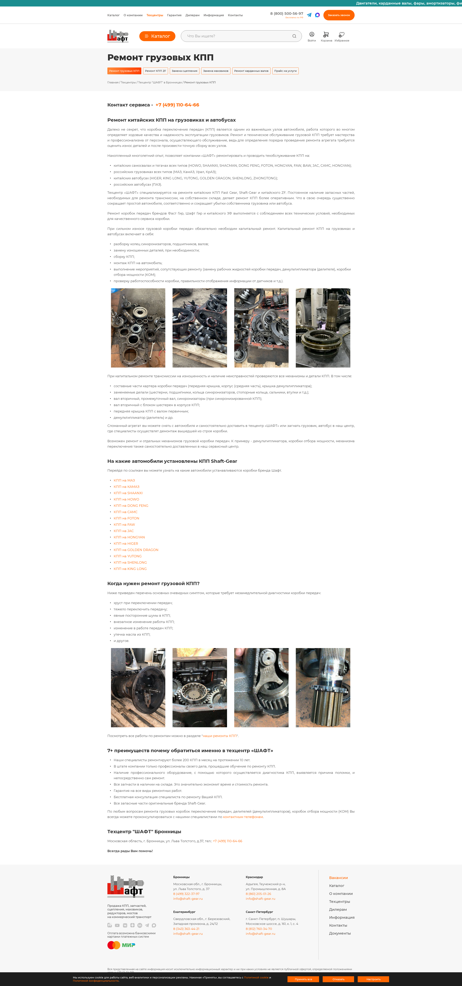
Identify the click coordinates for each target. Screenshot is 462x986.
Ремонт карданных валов (251, 71)
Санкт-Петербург (259, 912)
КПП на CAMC (126, 512)
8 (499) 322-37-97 (186, 894)
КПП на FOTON (126, 518)
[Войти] (311, 34)
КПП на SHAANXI (128, 493)
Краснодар (254, 877)
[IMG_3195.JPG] (200, 366)
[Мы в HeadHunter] (139, 925)
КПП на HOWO (126, 499)
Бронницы (181, 877)
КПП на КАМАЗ (126, 487)
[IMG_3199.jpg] (261, 366)
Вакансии (338, 878)
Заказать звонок (339, 15)
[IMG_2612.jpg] (138, 366)
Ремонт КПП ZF (155, 71)
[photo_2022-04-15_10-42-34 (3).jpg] (138, 726)
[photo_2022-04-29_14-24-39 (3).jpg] (261, 726)
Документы (340, 933)
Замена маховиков (215, 71)
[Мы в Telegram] (147, 925)
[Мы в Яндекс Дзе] (132, 925)
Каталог (113, 15)
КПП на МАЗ (124, 480)
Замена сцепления (184, 71)
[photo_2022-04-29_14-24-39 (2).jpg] (200, 726)
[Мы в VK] (125, 925)
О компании (133, 15)
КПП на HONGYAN (129, 537)
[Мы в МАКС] (154, 925)
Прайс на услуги (285, 71)
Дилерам (193, 15)
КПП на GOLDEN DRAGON (136, 550)
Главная (113, 82)
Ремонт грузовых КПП (124, 71)
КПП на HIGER (126, 544)
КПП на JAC (124, 531)
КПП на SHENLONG (130, 563)
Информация (214, 15)
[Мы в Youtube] (117, 925)
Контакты (235, 15)
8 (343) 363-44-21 (186, 929)
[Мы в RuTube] (109, 925)
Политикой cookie (256, 977)
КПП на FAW (124, 525)
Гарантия (174, 15)
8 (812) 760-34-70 (259, 929)
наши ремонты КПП (220, 736)
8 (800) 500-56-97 (286, 13)
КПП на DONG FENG (131, 506)
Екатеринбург (184, 912)
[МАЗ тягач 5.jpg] (323, 366)
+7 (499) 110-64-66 (177, 105)
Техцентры (155, 15)
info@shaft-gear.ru (188, 898)
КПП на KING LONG (130, 569)
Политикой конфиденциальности (96, 980)
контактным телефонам (243, 817)
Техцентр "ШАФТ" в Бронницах (160, 82)
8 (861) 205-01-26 (258, 894)
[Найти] (294, 36)
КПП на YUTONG (128, 556)
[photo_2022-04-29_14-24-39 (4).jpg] (323, 726)
